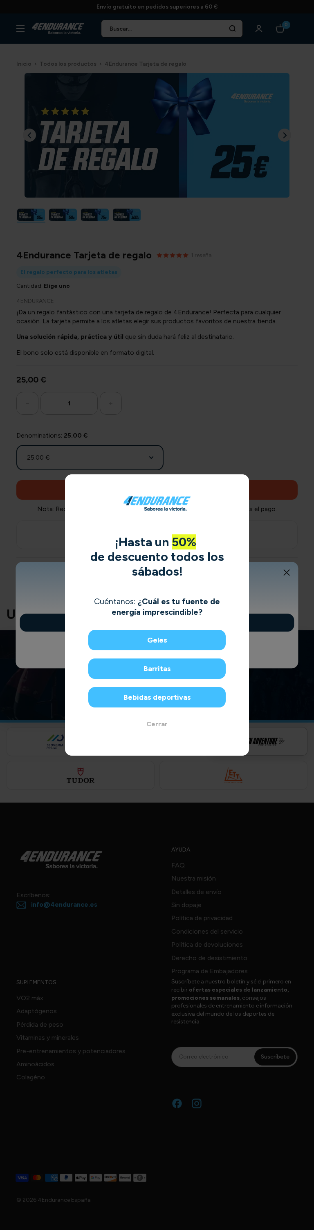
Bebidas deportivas (157, 697)
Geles (157, 640)
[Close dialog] (240, 483)
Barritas (157, 668)
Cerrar (157, 724)
